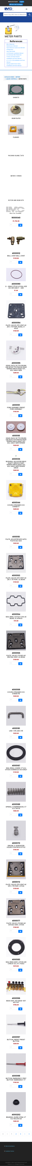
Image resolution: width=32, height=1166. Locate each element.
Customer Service (9, 1151)
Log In (22, 2)
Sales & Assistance (10, 1146)
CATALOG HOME (9, 77)
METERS (18, 77)
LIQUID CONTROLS (11, 79)
